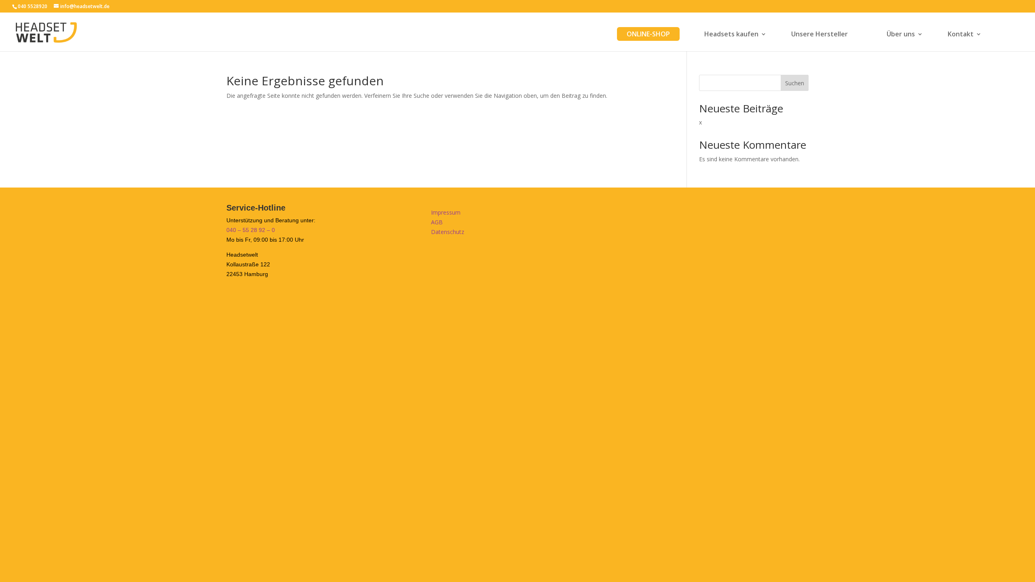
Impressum (445, 212)
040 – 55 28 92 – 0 (250, 230)
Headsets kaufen (731, 34)
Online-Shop (648, 34)
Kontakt (961, 34)
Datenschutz (447, 232)
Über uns (901, 34)
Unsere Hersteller (819, 34)
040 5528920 (32, 6)
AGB (437, 222)
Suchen (794, 83)
